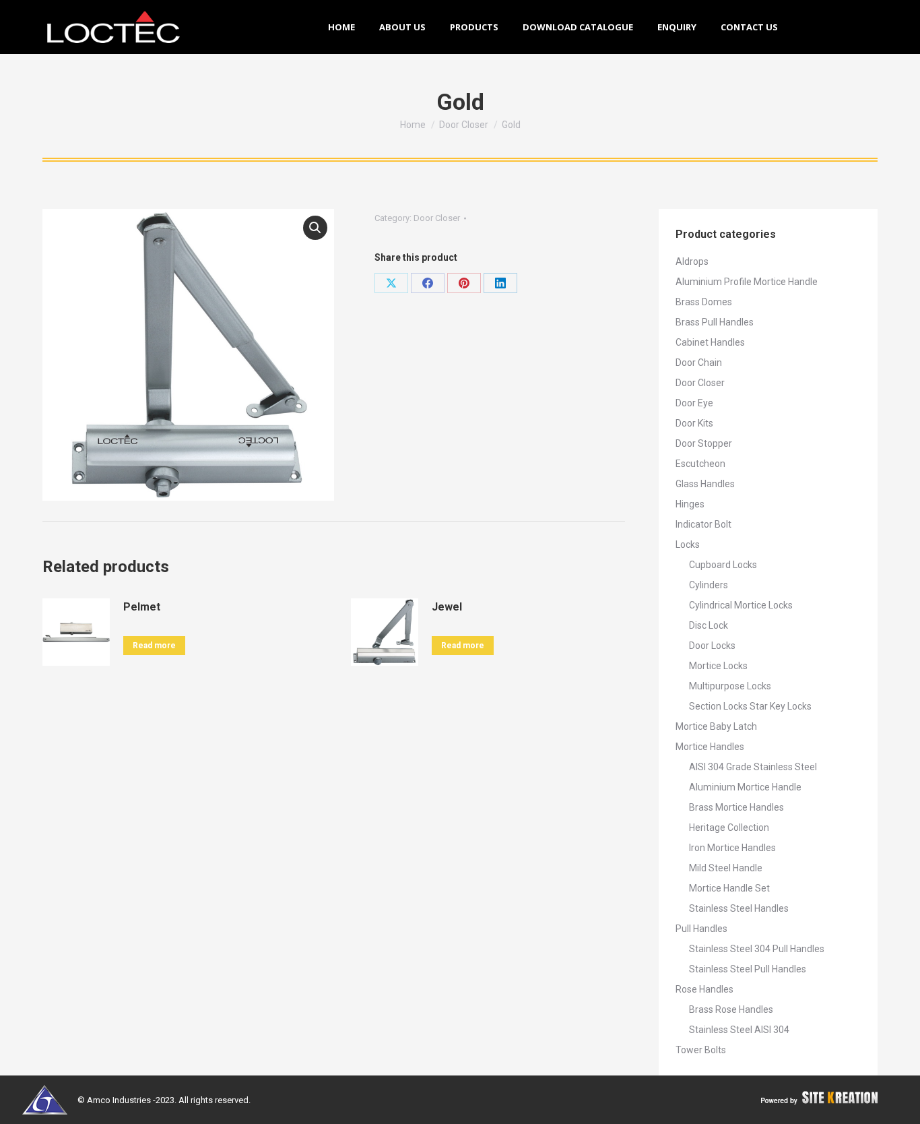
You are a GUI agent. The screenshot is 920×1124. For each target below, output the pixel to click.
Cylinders (708, 585)
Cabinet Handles (710, 342)
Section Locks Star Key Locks (750, 706)
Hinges (690, 504)
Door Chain (699, 362)
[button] (315, 228)
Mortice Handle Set (729, 888)
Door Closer (437, 218)
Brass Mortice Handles (736, 807)
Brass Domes (704, 301)
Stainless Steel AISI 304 (739, 1029)
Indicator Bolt (703, 524)
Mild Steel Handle (725, 868)
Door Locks (712, 645)
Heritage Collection (729, 827)
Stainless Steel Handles (739, 908)
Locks (688, 544)
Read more (154, 645)
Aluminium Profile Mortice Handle (747, 281)
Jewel (447, 606)
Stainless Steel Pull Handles (747, 969)
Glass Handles (705, 483)
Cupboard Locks (723, 564)
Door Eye (694, 403)
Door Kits (694, 423)
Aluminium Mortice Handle (745, 787)
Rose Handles (704, 989)
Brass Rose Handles (731, 1009)
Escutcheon (700, 463)
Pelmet (141, 606)
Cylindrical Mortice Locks (741, 605)
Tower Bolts (701, 1049)
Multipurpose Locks (730, 686)
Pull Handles (701, 928)
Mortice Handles (710, 746)
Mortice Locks (718, 665)
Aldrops (692, 261)
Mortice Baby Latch (716, 726)
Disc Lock (708, 625)
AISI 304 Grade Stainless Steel (753, 766)
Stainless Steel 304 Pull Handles (756, 948)
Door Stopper (704, 443)
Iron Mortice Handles (732, 847)
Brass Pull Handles (715, 322)
